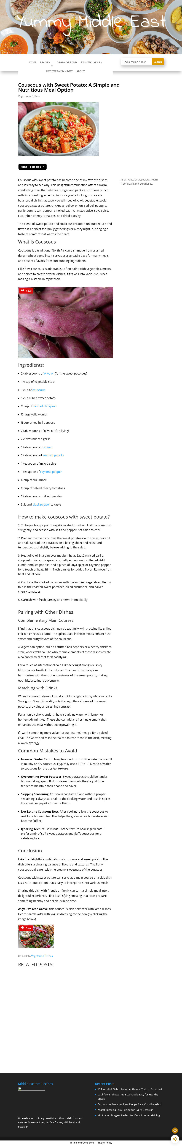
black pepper (41, 504)
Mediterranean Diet (59, 71)
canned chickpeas (45, 406)
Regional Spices (91, 62)
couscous (38, 390)
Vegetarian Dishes (29, 96)
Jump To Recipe (30, 166)
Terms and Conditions (82, 1142)
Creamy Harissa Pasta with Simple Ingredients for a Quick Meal (70, 1019)
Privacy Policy (104, 1142)
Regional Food (67, 62)
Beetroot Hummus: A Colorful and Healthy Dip (148, 1015)
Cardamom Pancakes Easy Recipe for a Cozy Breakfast (31, 1015)
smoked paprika (53, 455)
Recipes (45, 62)
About (81, 71)
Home (32, 62)
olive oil (49, 373)
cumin (48, 447)
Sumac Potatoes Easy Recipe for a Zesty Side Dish (108, 1014)
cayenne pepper (51, 472)
